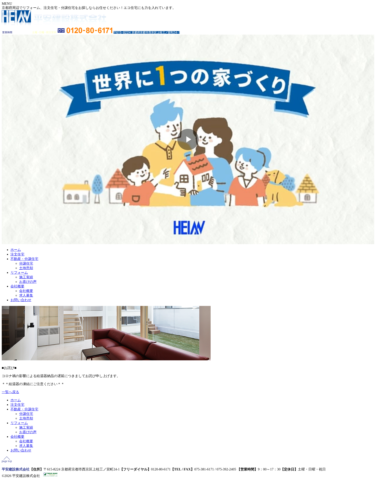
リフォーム (19, 272)
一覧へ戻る (10, 392)
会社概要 (17, 286)
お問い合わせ (20, 300)
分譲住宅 (26, 263)
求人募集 (26, 295)
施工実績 (26, 277)
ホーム (15, 250)
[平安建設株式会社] (54, 25)
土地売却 (26, 268)
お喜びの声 (28, 282)
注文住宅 (17, 254)
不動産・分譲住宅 (24, 259)
